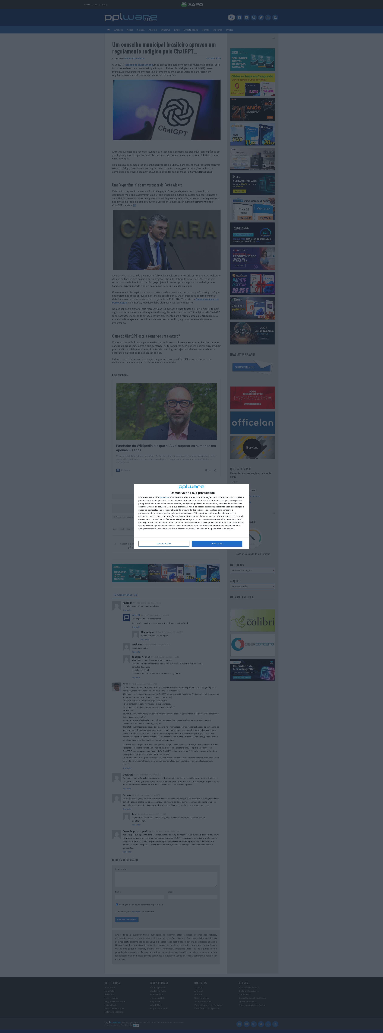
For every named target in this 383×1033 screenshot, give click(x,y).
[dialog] (191, 516)
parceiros (164, 497)
